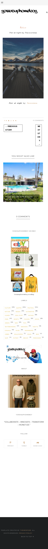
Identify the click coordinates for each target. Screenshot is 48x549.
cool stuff (19, 315)
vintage (31, 315)
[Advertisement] (24, 476)
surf (6, 338)
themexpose (25, 530)
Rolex (29, 334)
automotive (30, 311)
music (18, 330)
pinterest (10, 446)
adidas (7, 323)
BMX (37, 334)
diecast (25, 338)
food (6, 319)
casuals (8, 330)
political (31, 308)
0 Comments (38, 120)
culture (8, 308)
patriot (16, 338)
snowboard (29, 330)
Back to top (26, 536)
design (18, 311)
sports (16, 319)
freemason (37, 338)
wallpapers (18, 334)
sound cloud (37, 446)
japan (37, 319)
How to (35, 326)
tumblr (24, 446)
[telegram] (8, 120)
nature (23, 28)
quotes (18, 308)
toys (24, 323)
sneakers (24, 326)
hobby (7, 334)
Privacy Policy (25, 533)
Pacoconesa (32, 103)
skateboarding (10, 326)
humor (7, 315)
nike (16, 323)
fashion (27, 319)
